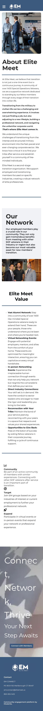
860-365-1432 (9, 694)
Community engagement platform (19, 702)
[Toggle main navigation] (4, 6)
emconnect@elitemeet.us (14, 690)
